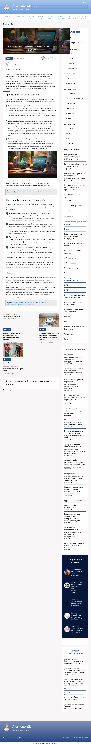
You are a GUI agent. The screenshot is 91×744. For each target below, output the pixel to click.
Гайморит (70, 103)
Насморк (70, 108)
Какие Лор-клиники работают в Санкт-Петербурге (73, 236)
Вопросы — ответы (82, 17)
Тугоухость (71, 143)
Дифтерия (68, 217)
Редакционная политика (80, 738)
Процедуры (20, 16)
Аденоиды (70, 93)
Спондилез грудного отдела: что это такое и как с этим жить (77, 629)
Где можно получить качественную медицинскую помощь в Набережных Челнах (74, 176)
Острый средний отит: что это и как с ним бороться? (76, 616)
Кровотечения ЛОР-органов (73, 251)
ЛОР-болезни (61, 17)
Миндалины (71, 68)
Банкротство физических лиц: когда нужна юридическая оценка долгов (74, 476)
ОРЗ (66, 290)
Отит (68, 133)
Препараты (8, 16)
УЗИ (68, 210)
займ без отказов (40, 106)
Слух (68, 138)
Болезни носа (41, 17)
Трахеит (70, 78)
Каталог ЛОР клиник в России (74, 244)
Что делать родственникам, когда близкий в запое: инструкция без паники (74, 358)
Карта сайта (65, 738)
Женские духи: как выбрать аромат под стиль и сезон (72, 410)
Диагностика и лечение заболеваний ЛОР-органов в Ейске (74, 187)
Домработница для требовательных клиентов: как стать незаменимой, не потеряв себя (72, 531)
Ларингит (70, 63)
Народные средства (72, 268)
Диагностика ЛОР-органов (72, 195)
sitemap (67, 37)
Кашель (69, 58)
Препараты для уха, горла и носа (72, 303)
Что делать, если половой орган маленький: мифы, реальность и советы (77, 587)
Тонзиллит (71, 73)
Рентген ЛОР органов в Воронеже (74, 328)
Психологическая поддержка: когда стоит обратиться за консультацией (74, 398)
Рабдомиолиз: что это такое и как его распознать (76, 572)
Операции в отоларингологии (72, 279)
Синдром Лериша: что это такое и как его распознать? (77, 603)
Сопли (69, 118)
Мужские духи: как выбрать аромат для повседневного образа (73, 422)
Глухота (69, 128)
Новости (68, 273)
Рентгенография (73, 205)
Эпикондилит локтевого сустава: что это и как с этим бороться (74, 672)
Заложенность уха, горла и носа (75, 223)
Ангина (69, 53)
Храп (66, 339)
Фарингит (70, 83)
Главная (83, 2)
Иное (12, 24)
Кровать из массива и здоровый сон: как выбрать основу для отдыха (73, 434)
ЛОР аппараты (72, 17)
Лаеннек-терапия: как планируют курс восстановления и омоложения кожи (73, 490)
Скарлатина (69, 334)
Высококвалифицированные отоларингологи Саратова (75, 166)
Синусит (70, 113)
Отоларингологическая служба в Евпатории (74, 296)
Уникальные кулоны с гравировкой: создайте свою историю (74, 697)
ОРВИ (66, 285)
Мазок (69, 200)
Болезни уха (51, 17)
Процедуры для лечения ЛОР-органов (74, 310)
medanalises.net (44, 743)
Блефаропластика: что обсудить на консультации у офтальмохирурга (74, 517)
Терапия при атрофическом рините (74, 707)
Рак (65, 322)
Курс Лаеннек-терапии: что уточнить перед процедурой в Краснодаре (74, 503)
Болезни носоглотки (75, 98)
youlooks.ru (54, 743)
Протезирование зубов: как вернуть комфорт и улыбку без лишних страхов (74, 684)
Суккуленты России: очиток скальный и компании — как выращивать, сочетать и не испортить (74, 448)
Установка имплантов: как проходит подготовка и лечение (73, 370)
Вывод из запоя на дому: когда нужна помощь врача (74, 545)
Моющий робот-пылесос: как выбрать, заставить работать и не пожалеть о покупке (74, 463)
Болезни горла (31, 17)
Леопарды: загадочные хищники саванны (74, 662)
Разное (67, 317)
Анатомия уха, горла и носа (74, 43)
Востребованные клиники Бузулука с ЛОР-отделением (72, 156)
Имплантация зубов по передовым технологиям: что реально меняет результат (74, 383)
